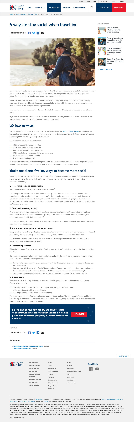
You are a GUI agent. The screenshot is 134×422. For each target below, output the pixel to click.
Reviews (80, 1)
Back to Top (123, 356)
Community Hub (79, 8)
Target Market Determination (27, 401)
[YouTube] (97, 368)
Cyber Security (71, 380)
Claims (113, 1)
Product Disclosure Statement (110, 399)
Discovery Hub (54, 8)
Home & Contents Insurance (34, 375)
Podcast (50, 374)
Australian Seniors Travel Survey (22, 348)
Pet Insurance (33, 382)
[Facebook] (91, 368)
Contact (122, 1)
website (47, 401)
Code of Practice (71, 383)
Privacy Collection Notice (74, 371)
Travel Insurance (34, 385)
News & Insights (91, 1)
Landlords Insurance (35, 379)
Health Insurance (34, 368)
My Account (104, 1)
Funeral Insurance (34, 365)
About (29, 8)
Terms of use (70, 368)
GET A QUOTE (79, 314)
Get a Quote (118, 8)
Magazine (66, 8)
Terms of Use (39, 399)
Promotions (70, 377)
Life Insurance (33, 362)
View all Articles (104, 70)
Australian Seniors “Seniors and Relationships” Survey (28, 346)
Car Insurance (33, 371)
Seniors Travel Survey (71, 131)
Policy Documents (53, 383)
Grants (69, 374)
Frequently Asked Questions (53, 387)
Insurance (39, 8)
